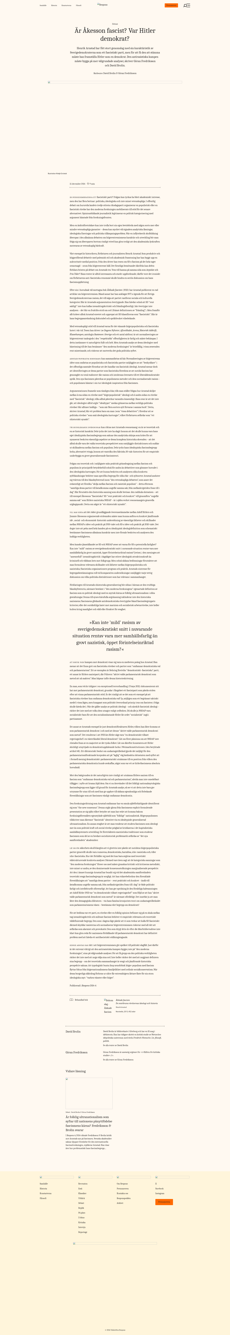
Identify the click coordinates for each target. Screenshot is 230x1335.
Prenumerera (171, 5)
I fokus (81, 1217)
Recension (82, 1184)
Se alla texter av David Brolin (115, 1045)
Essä (80, 1188)
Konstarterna (66, 5)
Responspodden (124, 1198)
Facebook (159, 1188)
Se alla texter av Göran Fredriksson (118, 1059)
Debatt (115, 24)
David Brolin (109, 73)
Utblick (81, 1198)
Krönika (81, 1222)
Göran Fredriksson (127, 73)
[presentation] (89, 1093)
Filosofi (78, 5)
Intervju (82, 1227)
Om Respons (122, 1184)
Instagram (159, 1193)
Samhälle (43, 5)
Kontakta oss (122, 1193)
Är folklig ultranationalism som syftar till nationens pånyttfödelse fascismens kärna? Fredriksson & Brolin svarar (89, 1123)
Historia (54, 5)
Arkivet (120, 1203)
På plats (81, 1213)
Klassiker (82, 1193)
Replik (81, 1208)
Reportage (82, 1232)
